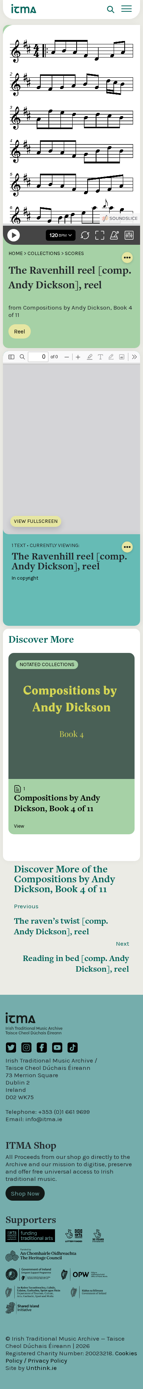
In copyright (25, 578)
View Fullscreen (36, 521)
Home (15, 253)
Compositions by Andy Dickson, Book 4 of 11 (64, 883)
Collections (43, 253)
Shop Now (25, 1193)
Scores (74, 253)
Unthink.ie (41, 1367)
